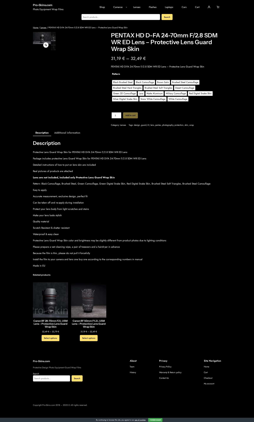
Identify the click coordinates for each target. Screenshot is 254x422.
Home (35, 27)
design (137, 125)
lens (152, 125)
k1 (148, 125)
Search (167, 17)
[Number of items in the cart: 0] (218, 7)
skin (186, 125)
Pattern (116, 74)
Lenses (43, 27)
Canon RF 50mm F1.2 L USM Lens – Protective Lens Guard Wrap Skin (89, 323)
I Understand (155, 420)
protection (178, 125)
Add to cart (130, 115)
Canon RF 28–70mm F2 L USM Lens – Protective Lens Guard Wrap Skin (50, 323)
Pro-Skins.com (42, 5)
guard (143, 125)
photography (167, 125)
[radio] (123, 82)
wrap (191, 125)
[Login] (209, 7)
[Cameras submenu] (126, 7)
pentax (158, 125)
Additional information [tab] (67, 132)
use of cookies (140, 420)
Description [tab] (42, 132)
